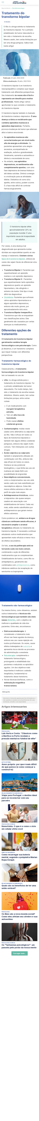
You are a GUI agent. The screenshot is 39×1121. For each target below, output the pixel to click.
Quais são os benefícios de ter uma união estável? (19, 886)
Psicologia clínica (8, 824)
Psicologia (6, 731)
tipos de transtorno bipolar (13, 259)
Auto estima (6, 762)
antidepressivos (22, 565)
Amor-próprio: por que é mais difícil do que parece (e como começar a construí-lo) (19, 767)
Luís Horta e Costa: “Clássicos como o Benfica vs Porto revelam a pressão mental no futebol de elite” (19, 736)
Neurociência (6, 8)
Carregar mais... (19, 953)
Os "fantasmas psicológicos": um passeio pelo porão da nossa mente (19, 946)
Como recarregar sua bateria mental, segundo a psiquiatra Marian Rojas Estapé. (19, 857)
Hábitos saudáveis (8, 852)
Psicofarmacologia (18, 8)
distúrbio (11, 620)
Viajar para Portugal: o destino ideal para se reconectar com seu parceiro (19, 798)
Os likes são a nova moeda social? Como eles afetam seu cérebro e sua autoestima (19, 916)
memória (26, 646)
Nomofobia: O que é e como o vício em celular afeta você (19, 827)
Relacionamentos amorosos (12, 793)
